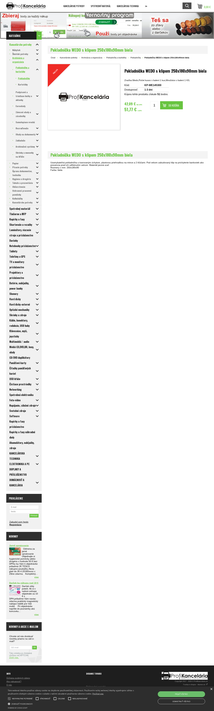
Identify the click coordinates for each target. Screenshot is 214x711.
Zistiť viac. (14, 658)
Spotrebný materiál (101, 6)
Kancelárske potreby (73, 6)
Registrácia (15, 524)
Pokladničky (135, 58)
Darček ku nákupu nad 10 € (23, 583)
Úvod (53, 58)
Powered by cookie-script (17, 708)
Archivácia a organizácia (91, 58)
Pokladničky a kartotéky (116, 58)
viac (36, 577)
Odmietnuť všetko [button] (181, 701)
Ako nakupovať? (13, 681)
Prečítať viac (98, 693)
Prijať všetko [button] (181, 694)
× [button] (211, 689)
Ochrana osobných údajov (18, 678)
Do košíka (174, 105)
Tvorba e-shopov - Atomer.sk (194, 685)
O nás (9, 685)
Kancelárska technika (128, 6)
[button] (72, 703)
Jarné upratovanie (19, 545)
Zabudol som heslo (18, 522)
